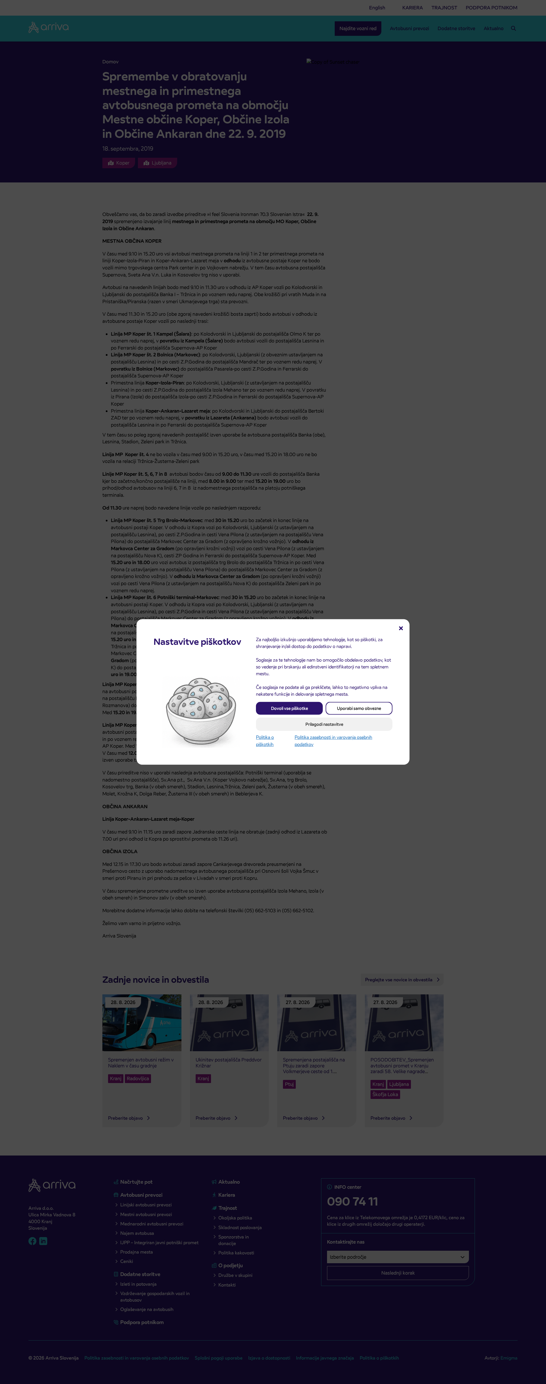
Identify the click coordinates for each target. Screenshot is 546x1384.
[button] (401, 628)
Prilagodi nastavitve (324, 724)
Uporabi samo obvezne (359, 708)
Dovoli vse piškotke (289, 708)
